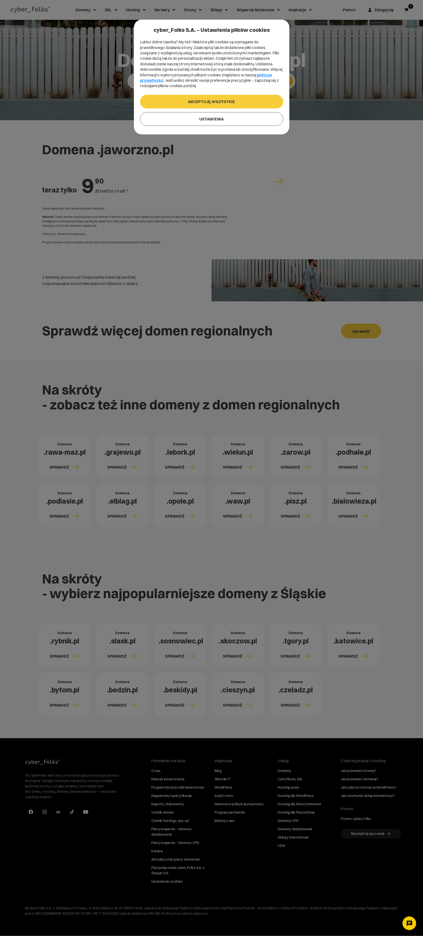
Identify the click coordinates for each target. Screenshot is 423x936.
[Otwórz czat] (409, 923)
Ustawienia (211, 119)
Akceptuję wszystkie (211, 101)
